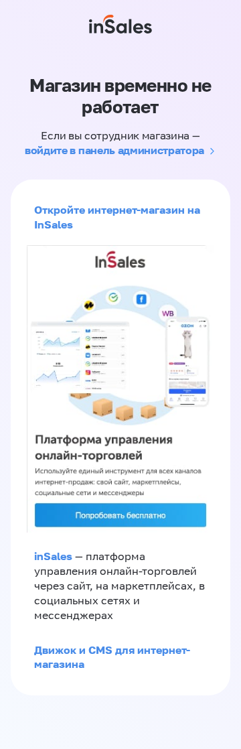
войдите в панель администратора (114, 150)
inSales (53, 556)
